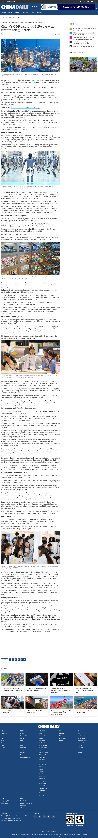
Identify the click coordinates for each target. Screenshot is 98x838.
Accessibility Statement (7, 820)
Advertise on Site (23, 816)
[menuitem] (35, 7)
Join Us (18, 818)
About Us (3, 816)
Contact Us (4, 818)
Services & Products (12, 816)
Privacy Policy (17, 820)
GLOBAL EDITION (11, 1)
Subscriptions (11, 818)
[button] (71, 70)
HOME (4, 13)
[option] (83, 64)
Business (11, 17)
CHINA (2, 1)
